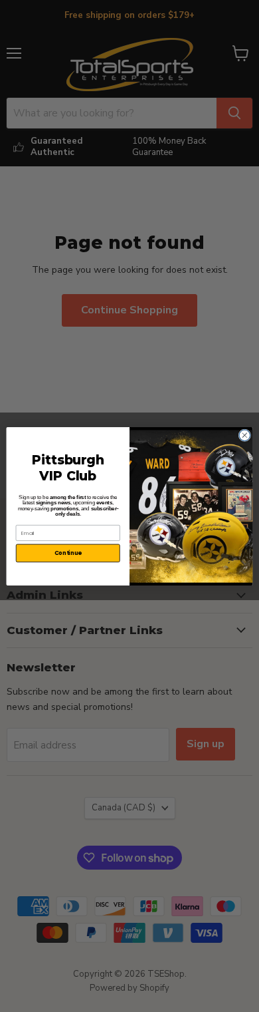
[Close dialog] (244, 434)
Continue (68, 553)
